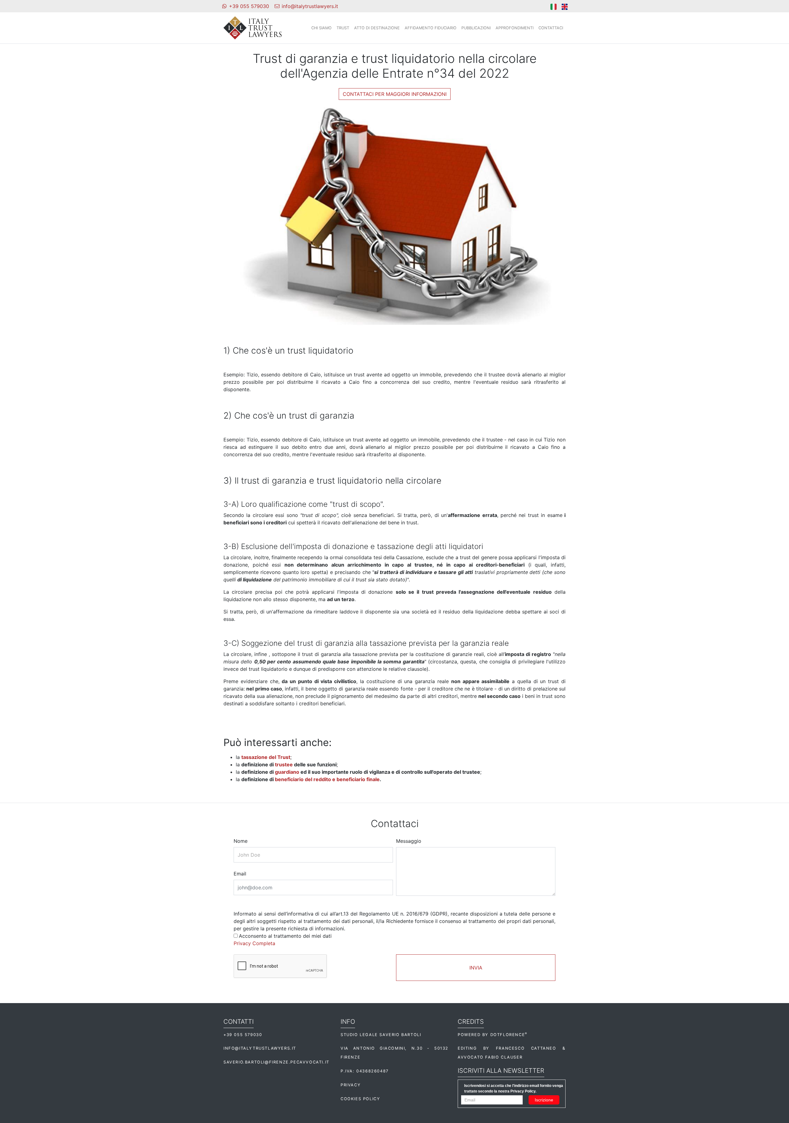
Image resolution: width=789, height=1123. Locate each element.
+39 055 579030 (242, 1034)
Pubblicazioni (476, 28)
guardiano (287, 772)
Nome (240, 841)
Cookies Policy (360, 1098)
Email (240, 874)
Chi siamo (321, 28)
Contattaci (550, 28)
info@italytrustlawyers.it (259, 1048)
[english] (564, 6)
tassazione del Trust (265, 757)
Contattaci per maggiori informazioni (395, 94)
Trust (343, 28)
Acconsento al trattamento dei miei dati (285, 936)
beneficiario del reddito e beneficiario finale (327, 779)
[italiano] (553, 6)
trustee (284, 764)
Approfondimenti (514, 28)
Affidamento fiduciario (430, 28)
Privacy (351, 1085)
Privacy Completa (254, 943)
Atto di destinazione (377, 28)
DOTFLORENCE (508, 1034)
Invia (475, 968)
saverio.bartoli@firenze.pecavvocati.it (276, 1062)
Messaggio (408, 841)
